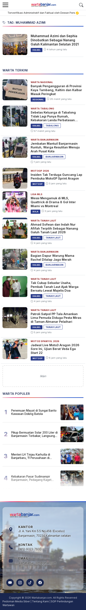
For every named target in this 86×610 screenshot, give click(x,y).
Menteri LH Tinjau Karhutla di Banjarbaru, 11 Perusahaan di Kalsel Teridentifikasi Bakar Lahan (33, 456)
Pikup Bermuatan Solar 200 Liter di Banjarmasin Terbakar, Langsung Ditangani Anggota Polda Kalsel (34, 434)
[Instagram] (20, 582)
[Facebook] (40, 582)
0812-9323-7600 (30, 549)
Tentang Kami (40, 601)
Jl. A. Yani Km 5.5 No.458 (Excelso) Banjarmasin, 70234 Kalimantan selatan (44, 533)
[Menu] (5, 5)
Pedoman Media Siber (16, 601)
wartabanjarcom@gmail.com (37, 563)
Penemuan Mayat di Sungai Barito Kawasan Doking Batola (34, 412)
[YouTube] (10, 582)
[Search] (81, 5)
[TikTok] (30, 582)
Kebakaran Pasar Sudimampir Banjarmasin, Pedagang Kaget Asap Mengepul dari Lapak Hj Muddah (31, 478)
